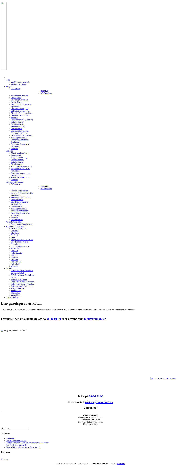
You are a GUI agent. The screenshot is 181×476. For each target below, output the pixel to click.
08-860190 (121, 464)
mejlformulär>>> (95, 318)
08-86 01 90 (54, 318)
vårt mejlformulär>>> (99, 402)
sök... (3, 428)
